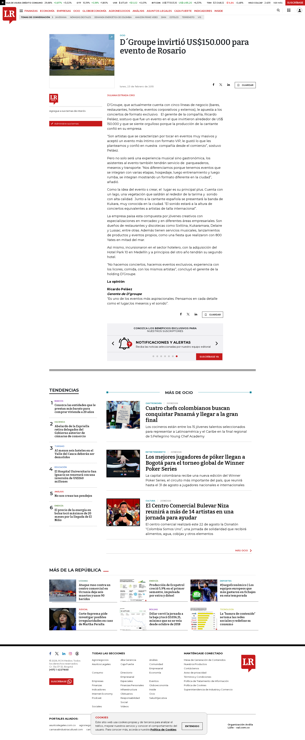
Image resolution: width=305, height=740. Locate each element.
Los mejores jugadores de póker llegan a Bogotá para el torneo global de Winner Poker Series (195, 463)
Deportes (226, 581)
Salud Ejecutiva (158, 698)
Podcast (96, 698)
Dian (163, 17)
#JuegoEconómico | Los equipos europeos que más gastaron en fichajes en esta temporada (238, 590)
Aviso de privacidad (195, 672)
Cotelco (174, 17)
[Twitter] (220, 85)
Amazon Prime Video (146, 17)
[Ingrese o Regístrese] (299, 10)
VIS (199, 17)
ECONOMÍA (47, 10)
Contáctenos (191, 668)
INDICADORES (203, 10)
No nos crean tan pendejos (73, 495)
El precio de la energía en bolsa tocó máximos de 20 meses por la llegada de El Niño (73, 515)
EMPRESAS (64, 10)
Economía (155, 672)
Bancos (59, 401)
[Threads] (78, 654)
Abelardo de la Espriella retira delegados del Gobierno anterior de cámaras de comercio (72, 431)
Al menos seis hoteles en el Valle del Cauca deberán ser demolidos (74, 454)
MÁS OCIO (241, 550)
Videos (124, 706)
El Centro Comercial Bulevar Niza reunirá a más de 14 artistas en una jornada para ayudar (190, 512)
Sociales (97, 706)
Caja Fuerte (127, 664)
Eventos (154, 681)
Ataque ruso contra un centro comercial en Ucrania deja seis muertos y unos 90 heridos (94, 592)
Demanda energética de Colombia (113, 17)
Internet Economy (102, 693)
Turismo (59, 446)
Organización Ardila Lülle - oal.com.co (240, 726)
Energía (59, 505)
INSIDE (218, 10)
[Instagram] (72, 654)
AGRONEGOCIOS (119, 10)
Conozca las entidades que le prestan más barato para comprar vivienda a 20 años (75, 408)
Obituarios (127, 693)
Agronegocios (100, 660)
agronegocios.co (89, 725)
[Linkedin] (228, 85)
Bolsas (153, 609)
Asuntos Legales (101, 664)
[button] (112, 344)
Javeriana (61, 17)
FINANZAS (31, 10)
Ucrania (83, 581)
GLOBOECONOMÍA (94, 10)
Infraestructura (129, 689)
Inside (152, 689)
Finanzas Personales (132, 685)
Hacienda (60, 422)
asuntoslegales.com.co (62, 725)
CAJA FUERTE (183, 10)
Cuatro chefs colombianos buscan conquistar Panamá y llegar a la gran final (192, 414)
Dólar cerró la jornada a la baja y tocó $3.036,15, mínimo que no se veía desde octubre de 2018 (166, 619)
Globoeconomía (158, 685)
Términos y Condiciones (197, 676)
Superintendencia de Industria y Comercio (208, 689)
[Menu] (22, 10)
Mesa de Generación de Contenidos (204, 660)
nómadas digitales (80, 17)
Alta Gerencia (128, 660)
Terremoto (188, 17)
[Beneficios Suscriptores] (288, 10)
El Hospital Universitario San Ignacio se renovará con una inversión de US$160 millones (75, 476)
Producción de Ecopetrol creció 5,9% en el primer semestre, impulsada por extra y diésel (166, 590)
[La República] (9, 15)
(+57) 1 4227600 (58, 669)
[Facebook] (213, 85)
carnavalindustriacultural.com (66, 729)
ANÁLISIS (138, 10)
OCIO (76, 10)
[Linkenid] (65, 654)
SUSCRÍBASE (295, 2)
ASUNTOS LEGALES (159, 10)
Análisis (59, 491)
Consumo (97, 672)
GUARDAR (247, 85)
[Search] (278, 10)
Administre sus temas (66, 123)
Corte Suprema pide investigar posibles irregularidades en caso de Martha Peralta (96, 619)
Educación (61, 467)
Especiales (127, 681)
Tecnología (227, 609)
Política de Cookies (163, 729)
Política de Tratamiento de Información (206, 681)
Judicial (83, 609)
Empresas (97, 681)
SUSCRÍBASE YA (209, 356)
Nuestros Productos (195, 664)
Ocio (152, 693)
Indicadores (99, 689)
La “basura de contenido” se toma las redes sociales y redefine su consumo (237, 619)
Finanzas (97, 685)
